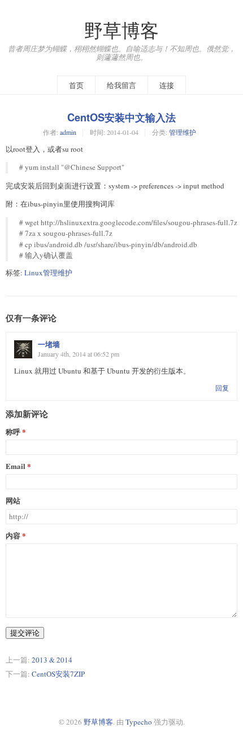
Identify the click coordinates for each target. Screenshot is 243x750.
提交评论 (25, 633)
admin (68, 132)
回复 (222, 387)
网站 (13, 501)
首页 (76, 85)
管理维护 (182, 132)
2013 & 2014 (52, 660)
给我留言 (121, 85)
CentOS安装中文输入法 (121, 117)
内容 (13, 536)
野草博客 (121, 30)
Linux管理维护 (48, 272)
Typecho (138, 722)
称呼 (13, 432)
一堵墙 (49, 344)
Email (15, 466)
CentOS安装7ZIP (58, 674)
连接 (166, 85)
